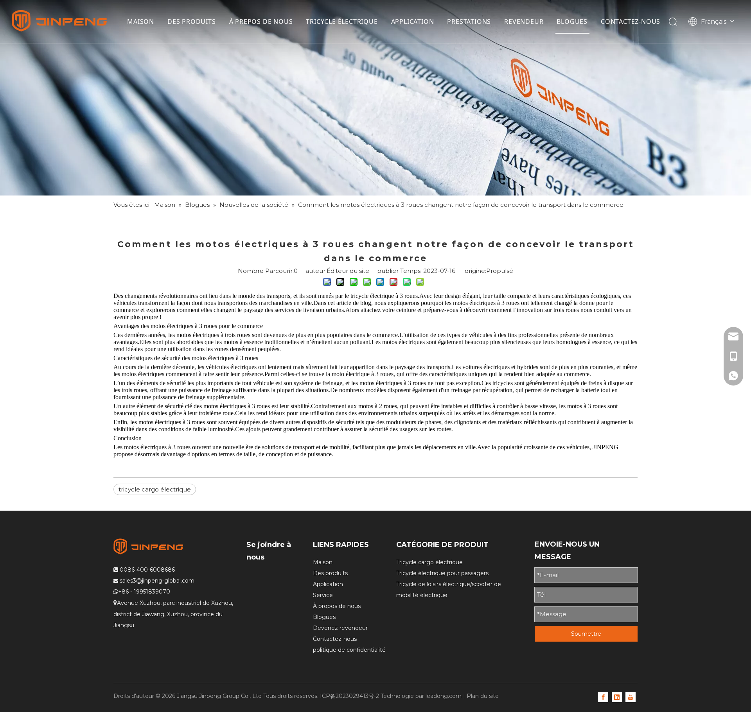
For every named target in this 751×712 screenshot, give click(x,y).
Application (328, 584)
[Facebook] (603, 696)
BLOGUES (572, 21)
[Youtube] (630, 696)
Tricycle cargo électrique (429, 562)
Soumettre (586, 633)
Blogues (324, 617)
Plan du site (483, 695)
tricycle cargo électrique (155, 489)
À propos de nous (337, 606)
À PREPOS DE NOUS (261, 21)
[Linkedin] (617, 696)
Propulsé (499, 270)
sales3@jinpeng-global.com (157, 580)
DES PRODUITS (191, 21)
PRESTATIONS (469, 21)
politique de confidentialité (349, 649)
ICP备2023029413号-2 (349, 695)
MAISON (140, 21)
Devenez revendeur (340, 627)
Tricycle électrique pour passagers (442, 573)
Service (323, 595)
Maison (322, 562)
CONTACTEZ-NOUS (630, 21)
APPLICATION (412, 21)
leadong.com (444, 695)
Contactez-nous (335, 638)
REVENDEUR (523, 21)
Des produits (330, 573)
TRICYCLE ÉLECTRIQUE (341, 21)
